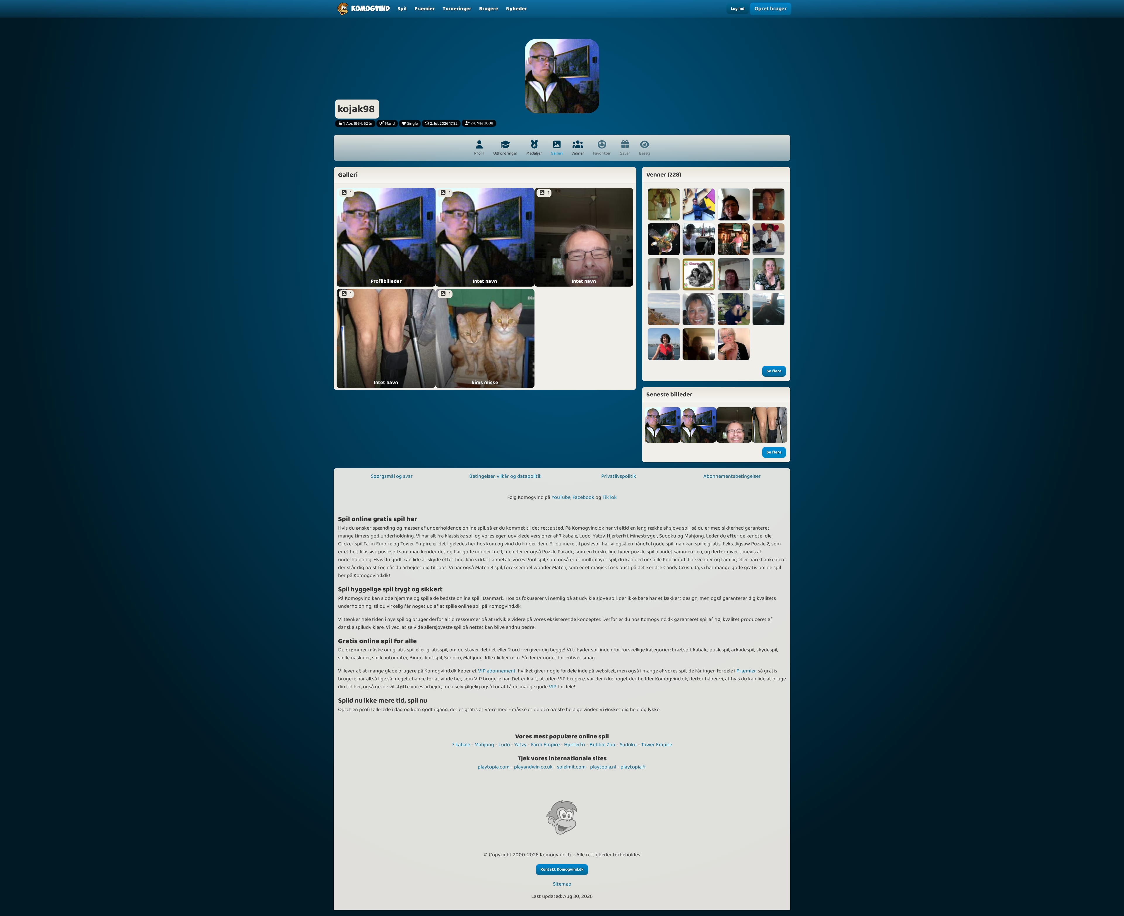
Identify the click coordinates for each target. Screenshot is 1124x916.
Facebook (583, 497)
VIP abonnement (497, 671)
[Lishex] (733, 309)
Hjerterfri (574, 745)
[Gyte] (733, 274)
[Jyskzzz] (768, 309)
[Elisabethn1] (663, 239)
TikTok (609, 497)
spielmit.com (571, 767)
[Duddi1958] (733, 239)
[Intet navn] (698, 425)
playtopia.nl (603, 767)
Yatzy (520, 745)
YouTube (560, 497)
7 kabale (461, 745)
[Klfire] (698, 344)
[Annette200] (663, 344)
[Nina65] (663, 274)
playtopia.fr (633, 767)
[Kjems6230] (663, 204)
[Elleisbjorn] (698, 309)
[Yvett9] (698, 239)
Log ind (737, 8)
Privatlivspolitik (618, 476)
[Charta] (698, 274)
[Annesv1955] (768, 204)
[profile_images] (663, 425)
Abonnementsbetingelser (732, 476)
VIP (552, 687)
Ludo (504, 745)
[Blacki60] (733, 344)
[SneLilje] (768, 274)
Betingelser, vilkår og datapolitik (505, 476)
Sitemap (562, 884)
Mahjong (484, 745)
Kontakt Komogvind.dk (562, 869)
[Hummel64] (733, 204)
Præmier (746, 671)
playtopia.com (494, 767)
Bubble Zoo (602, 745)
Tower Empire (656, 745)
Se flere (774, 371)
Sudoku (628, 745)
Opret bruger (770, 8)
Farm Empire (545, 745)
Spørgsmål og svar (392, 476)
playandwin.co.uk (533, 767)
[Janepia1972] (663, 309)
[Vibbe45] (768, 239)
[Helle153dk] (698, 204)
